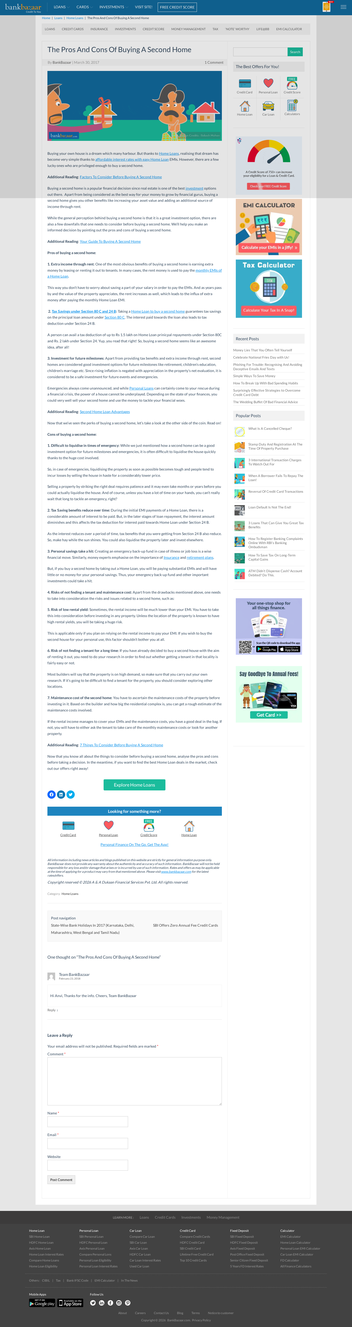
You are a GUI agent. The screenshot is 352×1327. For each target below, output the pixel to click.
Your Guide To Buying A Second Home (110, 241)
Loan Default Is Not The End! (269, 507)
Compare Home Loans (44, 1260)
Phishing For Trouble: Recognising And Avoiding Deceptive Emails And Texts (267, 366)
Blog (180, 1313)
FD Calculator (289, 1260)
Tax (58, 1280)
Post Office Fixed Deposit (247, 1254)
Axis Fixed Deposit (242, 1248)
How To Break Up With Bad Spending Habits (265, 383)
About (122, 1313)
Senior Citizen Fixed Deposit (249, 1260)
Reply (51, 1010)
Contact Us (161, 1313)
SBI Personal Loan (91, 1237)
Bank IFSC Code (77, 1280)
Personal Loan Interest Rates (98, 1266)
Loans (144, 1217)
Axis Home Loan (40, 1248)
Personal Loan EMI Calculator (300, 1248)
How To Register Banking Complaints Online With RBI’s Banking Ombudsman (275, 543)
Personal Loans (141, 388)
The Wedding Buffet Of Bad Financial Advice (265, 402)
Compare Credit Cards (195, 1237)
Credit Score (148, 835)
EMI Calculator (290, 1237)
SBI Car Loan (138, 1242)
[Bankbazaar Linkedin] (101, 1303)
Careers (140, 1313)
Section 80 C (115, 317)
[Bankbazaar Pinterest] (128, 1303)
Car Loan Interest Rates (145, 1260)
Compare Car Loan (142, 1237)
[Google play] (42, 1306)
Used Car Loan (139, 1266)
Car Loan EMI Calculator (296, 1254)
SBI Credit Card (190, 1248)
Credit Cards (165, 1217)
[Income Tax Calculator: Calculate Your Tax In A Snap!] (269, 319)
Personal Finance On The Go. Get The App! (134, 844)
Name (53, 1113)
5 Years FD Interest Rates (247, 1266)
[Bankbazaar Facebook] (110, 1303)
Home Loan (189, 835)
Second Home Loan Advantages (105, 411)
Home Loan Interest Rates (46, 1254)
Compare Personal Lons (95, 1254)
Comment (56, 1054)
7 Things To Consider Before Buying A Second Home (121, 745)
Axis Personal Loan (92, 1248)
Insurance (171, 557)
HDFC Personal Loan (93, 1242)
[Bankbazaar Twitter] (93, 1303)
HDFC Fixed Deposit (244, 1242)
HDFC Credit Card (192, 1242)
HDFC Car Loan (140, 1254)
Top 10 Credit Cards (193, 1260)
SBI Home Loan (39, 1237)
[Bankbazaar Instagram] (119, 1303)
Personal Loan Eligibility (95, 1260)
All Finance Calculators (295, 1266)
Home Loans (70, 894)
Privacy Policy (201, 1320)
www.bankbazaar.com (176, 871)
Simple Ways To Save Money (254, 376)
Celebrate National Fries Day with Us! (261, 357)
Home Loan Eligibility (43, 1266)
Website (54, 1156)
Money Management (223, 1217)
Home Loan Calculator (295, 1242)
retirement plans (200, 557)
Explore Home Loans (134, 785)
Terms (195, 1313)
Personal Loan (108, 835)
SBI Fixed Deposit (242, 1237)
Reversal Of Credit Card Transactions (275, 491)
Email (53, 1134)
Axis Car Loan (139, 1248)
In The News (129, 1280)
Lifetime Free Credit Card (197, 1254)
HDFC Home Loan (41, 1242)
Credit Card (68, 835)
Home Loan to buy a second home (158, 311)
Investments (191, 1217)
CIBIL (46, 1280)
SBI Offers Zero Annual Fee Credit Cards (185, 925)
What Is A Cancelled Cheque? (270, 428)
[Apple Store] (69, 1306)
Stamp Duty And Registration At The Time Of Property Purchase (275, 446)
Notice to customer (221, 1313)
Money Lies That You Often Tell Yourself (262, 350)
